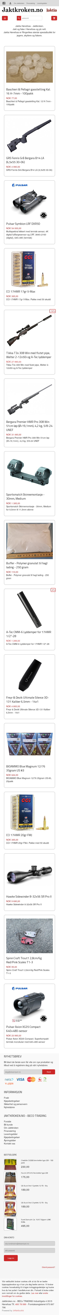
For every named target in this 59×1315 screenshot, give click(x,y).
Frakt (6, 1097)
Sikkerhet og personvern (15, 1104)
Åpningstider (10, 1140)
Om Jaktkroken (19, 3)
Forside (7, 1121)
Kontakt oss (9, 1143)
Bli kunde (8, 1124)
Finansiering (30, 3)
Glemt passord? (48, 1267)
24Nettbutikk (18, 1310)
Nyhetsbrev (9, 1107)
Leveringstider (42, 3)
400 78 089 (20, 1304)
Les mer (35, 1293)
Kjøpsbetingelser (12, 1100)
